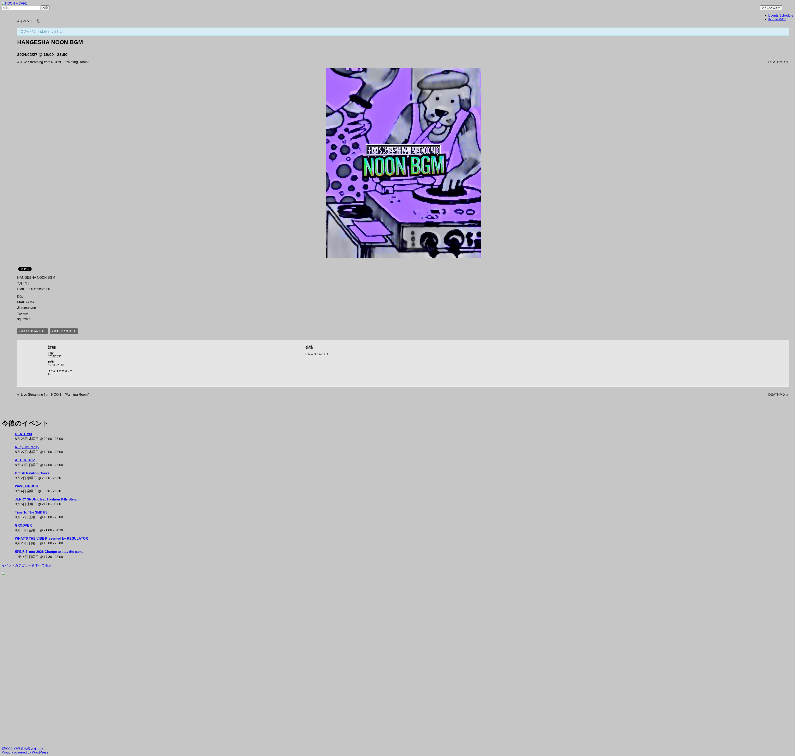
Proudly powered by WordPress (25, 752)
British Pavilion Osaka (32, 473)
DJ (50, 374)
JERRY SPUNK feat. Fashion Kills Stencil (47, 499)
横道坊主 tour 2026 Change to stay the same (49, 551)
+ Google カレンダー (32, 331)
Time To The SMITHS (31, 512)
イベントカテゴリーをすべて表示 (26, 565)
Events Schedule (780, 15)
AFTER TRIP (25, 460)
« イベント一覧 (28, 21)
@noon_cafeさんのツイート (23, 748)
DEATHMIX (778, 62)
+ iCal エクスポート (64, 331)
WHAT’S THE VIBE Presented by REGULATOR (51, 538)
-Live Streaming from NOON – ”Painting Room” (53, 62)
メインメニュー (771, 7)
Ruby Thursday (27, 447)
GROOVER (23, 525)
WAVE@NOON (26, 486)
